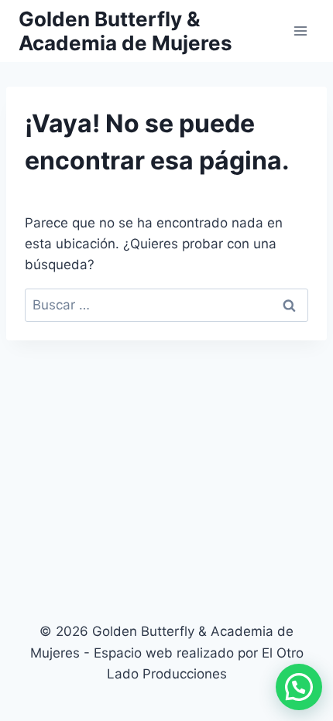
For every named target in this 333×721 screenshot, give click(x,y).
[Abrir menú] (300, 31)
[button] (299, 687)
